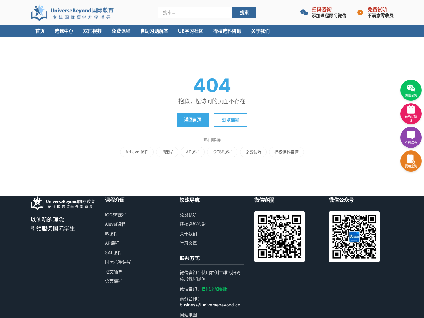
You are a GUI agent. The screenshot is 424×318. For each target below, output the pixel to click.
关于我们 (260, 31)
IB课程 (167, 151)
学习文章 (188, 243)
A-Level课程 (136, 151)
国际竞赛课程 (118, 262)
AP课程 (192, 151)
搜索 (244, 12)
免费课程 (121, 31)
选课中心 (64, 31)
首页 (40, 31)
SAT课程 (113, 252)
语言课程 (113, 280)
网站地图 (188, 314)
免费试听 (253, 151)
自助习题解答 (154, 31)
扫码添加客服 (214, 288)
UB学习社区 (190, 31)
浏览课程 (230, 119)
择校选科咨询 (227, 31)
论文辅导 (113, 271)
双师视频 (92, 31)
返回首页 (192, 119)
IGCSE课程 (222, 151)
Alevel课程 (115, 224)
